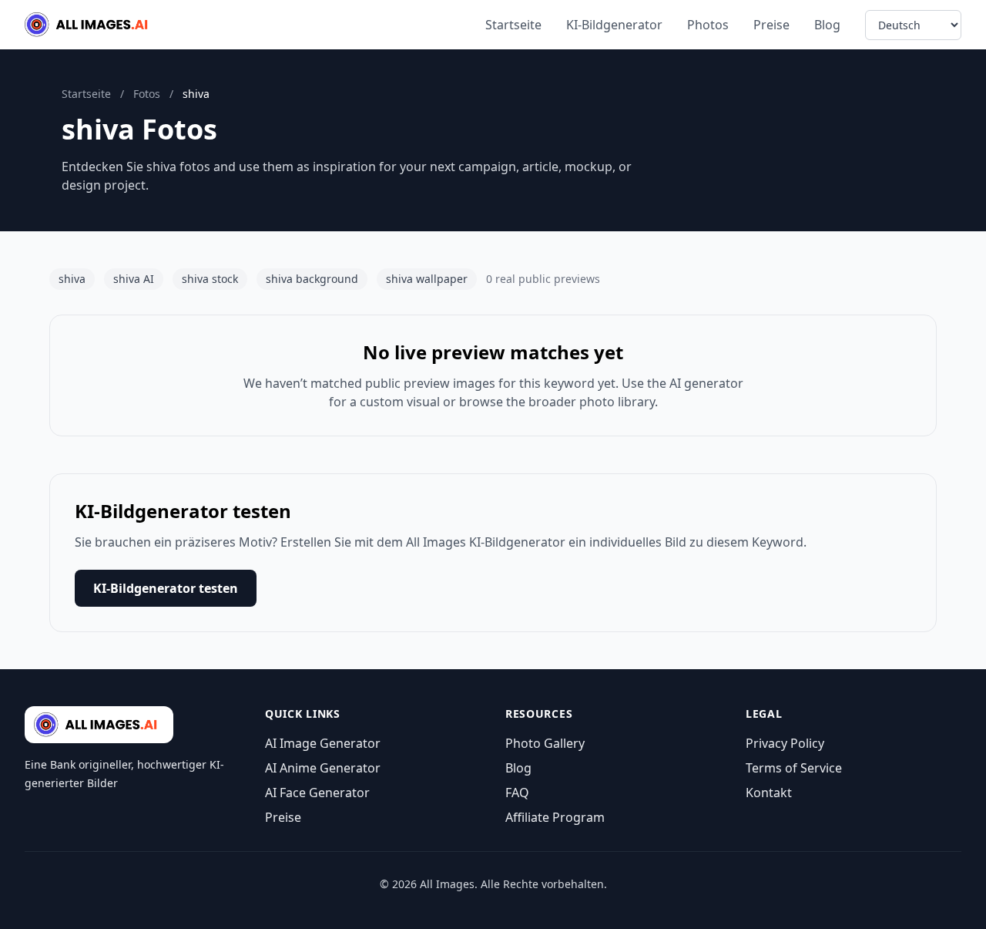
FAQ (517, 792)
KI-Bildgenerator (614, 24)
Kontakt (769, 792)
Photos (708, 24)
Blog (827, 24)
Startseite (513, 24)
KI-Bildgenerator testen (165, 588)
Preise (771, 24)
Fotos (146, 93)
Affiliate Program (555, 817)
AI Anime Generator (323, 767)
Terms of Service (794, 767)
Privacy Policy (785, 743)
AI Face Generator (317, 792)
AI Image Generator (323, 743)
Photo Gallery (545, 743)
